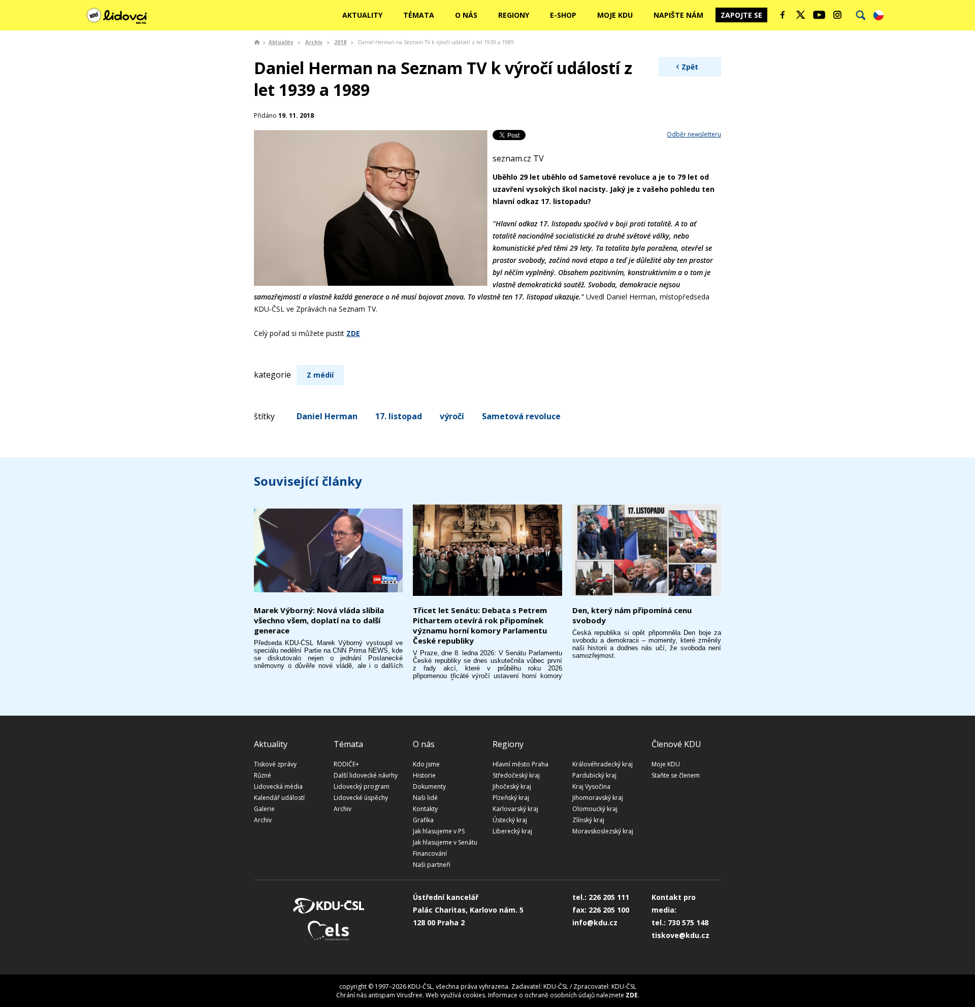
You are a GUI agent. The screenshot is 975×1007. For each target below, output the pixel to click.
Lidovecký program (361, 786)
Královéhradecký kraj (602, 764)
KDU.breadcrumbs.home (257, 42)
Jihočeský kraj (512, 786)
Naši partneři (431, 864)
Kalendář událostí (279, 797)
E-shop (563, 15)
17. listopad (398, 416)
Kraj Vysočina (591, 786)
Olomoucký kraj (595, 808)
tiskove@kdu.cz (680, 935)
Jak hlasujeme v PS (439, 831)
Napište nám (678, 15)
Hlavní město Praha (520, 764)
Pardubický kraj (594, 775)
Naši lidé (425, 797)
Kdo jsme (426, 764)
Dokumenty (429, 786)
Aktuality (362, 15)
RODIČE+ (346, 764)
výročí (452, 416)
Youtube (819, 14)
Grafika (423, 820)
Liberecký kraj (512, 831)
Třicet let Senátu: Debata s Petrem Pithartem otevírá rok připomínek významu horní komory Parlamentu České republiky (480, 625)
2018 (340, 42)
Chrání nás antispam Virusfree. (380, 995)
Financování (430, 853)
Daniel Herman (327, 416)
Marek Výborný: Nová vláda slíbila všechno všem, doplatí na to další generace (319, 620)
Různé (262, 775)
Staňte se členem (676, 775)
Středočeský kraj (516, 775)
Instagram (837, 14)
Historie (424, 775)
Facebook (782, 14)
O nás (466, 15)
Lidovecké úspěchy (361, 797)
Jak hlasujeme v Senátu (445, 842)
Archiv (313, 42)
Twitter (800, 14)
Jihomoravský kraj (597, 797)
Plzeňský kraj (511, 797)
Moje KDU (615, 15)
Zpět (689, 67)
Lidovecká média (278, 786)
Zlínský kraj (588, 820)
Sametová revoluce (521, 416)
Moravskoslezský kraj (602, 831)
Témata (418, 15)
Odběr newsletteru (694, 134)
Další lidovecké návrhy (366, 775)
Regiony (513, 15)
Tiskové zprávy (275, 764)
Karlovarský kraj (515, 808)
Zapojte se (741, 15)
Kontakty (425, 808)
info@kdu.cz (595, 922)
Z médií (320, 375)
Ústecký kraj (510, 820)
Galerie (264, 808)
